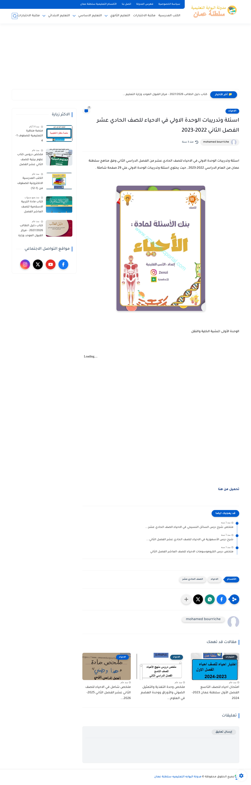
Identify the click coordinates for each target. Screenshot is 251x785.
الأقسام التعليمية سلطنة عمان (98, 4)
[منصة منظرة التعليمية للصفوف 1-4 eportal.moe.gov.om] (59, 133)
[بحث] (15, 16)
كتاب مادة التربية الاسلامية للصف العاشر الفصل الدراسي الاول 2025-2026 (30, 208)
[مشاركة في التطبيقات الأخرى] (186, 599)
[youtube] (50, 264)
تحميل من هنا (228, 489)
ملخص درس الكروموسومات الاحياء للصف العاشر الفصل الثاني (191, 551)
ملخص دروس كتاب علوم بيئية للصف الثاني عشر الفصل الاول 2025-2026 (30, 160)
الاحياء (232, 111)
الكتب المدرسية (169, 15)
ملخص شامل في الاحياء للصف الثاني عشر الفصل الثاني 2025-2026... (108, 693)
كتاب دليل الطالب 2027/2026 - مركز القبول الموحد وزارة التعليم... (165, 94)
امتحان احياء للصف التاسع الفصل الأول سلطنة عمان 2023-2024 (215, 693)
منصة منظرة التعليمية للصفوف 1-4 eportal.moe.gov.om (29, 136)
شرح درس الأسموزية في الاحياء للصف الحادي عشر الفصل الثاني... (189, 539)
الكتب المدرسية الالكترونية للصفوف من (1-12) (30, 183)
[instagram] (25, 264)
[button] (221, 599)
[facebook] (63, 264)
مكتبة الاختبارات (144, 15)
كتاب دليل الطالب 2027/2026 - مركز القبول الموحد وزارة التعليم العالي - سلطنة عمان (30, 231)
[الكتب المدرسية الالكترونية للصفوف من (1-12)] (59, 181)
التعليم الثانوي (120, 15)
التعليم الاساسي (90, 15)
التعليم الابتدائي (59, 15)
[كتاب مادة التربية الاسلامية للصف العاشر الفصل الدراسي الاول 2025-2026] (59, 204)
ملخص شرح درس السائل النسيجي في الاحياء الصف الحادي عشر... (189, 527)
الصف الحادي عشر (192, 579)
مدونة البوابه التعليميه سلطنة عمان (177, 777)
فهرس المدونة (144, 4)
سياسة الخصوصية (169, 4)
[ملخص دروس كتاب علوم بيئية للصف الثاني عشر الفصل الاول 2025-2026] (59, 157)
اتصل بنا (126, 4)
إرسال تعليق (224, 732)
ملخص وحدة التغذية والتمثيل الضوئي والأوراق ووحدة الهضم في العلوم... (163, 693)
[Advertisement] (125, 58)
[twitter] (38, 264)
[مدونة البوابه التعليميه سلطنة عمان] (212, 11)
